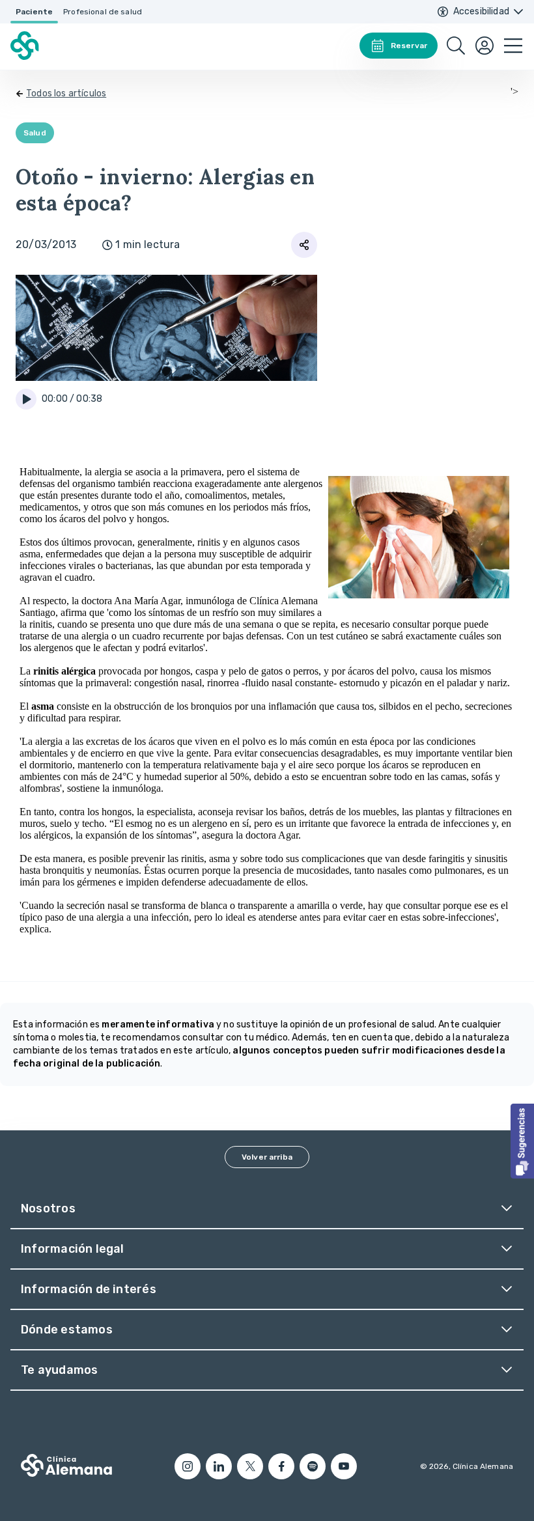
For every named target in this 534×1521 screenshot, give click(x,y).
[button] (522, 1141)
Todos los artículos (66, 93)
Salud (34, 132)
